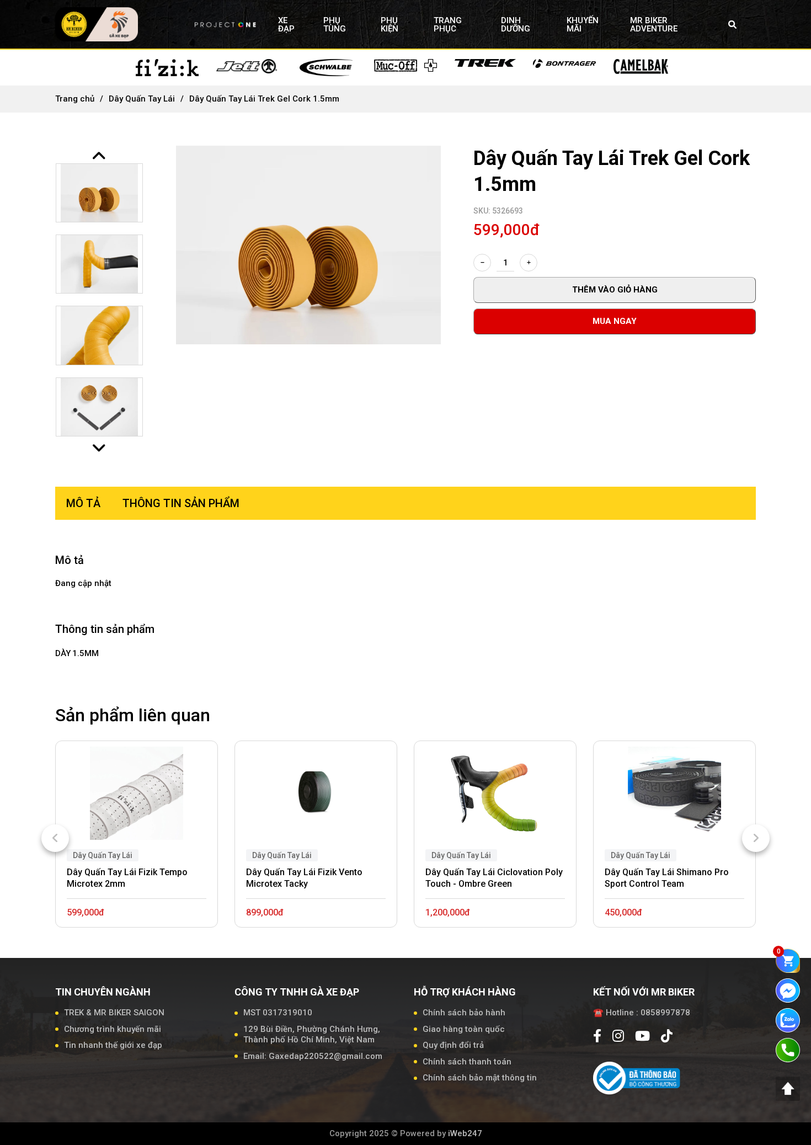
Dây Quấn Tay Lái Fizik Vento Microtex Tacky (304, 878)
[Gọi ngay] (788, 1050)
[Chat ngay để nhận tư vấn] (788, 990)
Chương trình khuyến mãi (112, 1029)
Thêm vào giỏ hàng (615, 290)
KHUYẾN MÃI (583, 24)
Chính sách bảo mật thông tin (480, 1078)
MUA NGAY (615, 321)
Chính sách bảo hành (464, 1013)
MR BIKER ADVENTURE (653, 24)
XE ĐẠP (286, 24)
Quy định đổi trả (453, 1045)
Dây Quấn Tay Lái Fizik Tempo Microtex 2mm (127, 878)
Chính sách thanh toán (467, 1062)
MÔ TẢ (83, 503)
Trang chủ (74, 99)
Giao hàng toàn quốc (464, 1029)
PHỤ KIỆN (389, 24)
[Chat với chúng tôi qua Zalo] (788, 1020)
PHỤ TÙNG (334, 24)
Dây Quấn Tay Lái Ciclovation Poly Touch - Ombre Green (494, 878)
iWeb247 (465, 1133)
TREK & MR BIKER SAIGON (114, 1013)
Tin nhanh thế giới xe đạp (113, 1045)
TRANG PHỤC (448, 24)
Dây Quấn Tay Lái (142, 99)
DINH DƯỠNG (515, 24)
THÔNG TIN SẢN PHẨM (180, 503)
